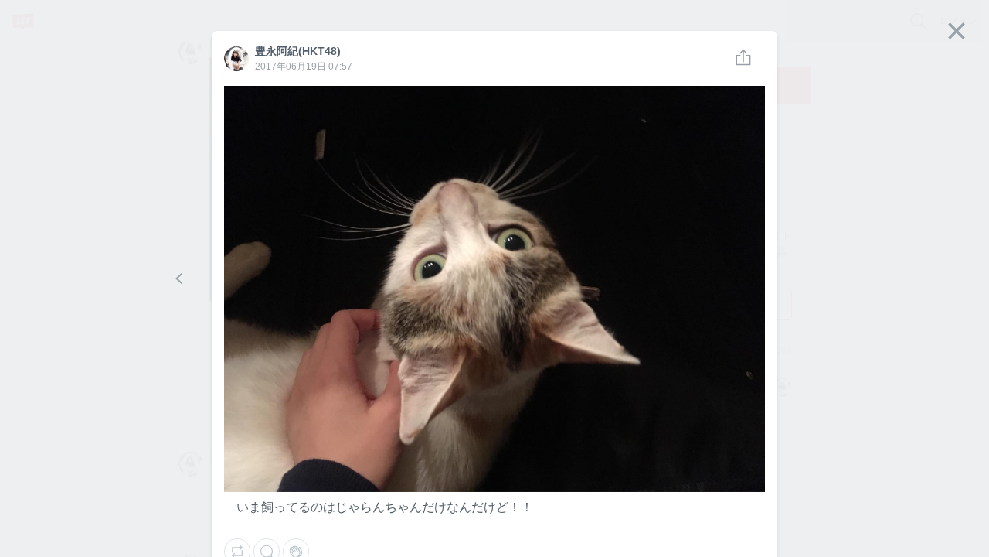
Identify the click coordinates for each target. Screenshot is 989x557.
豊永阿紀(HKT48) (235, 59)
